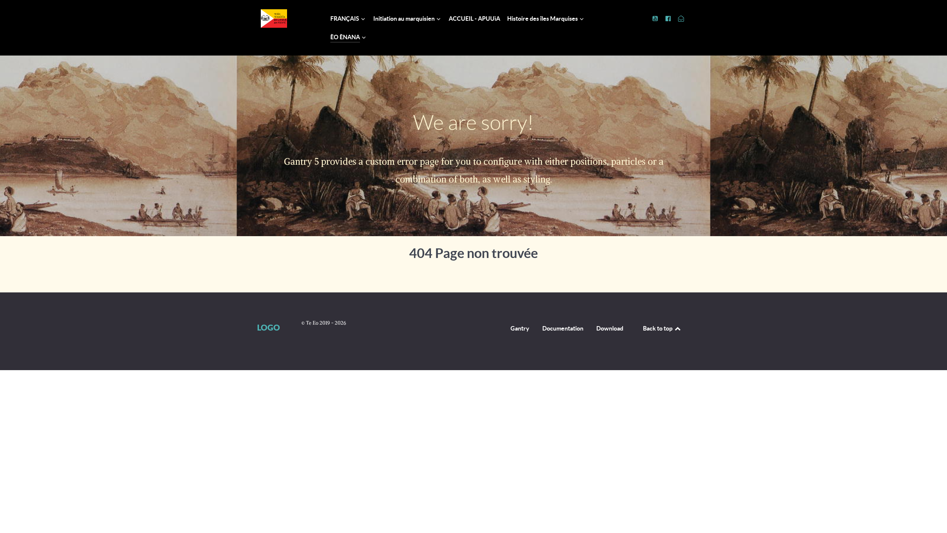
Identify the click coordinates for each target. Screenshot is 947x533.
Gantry (519, 328)
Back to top (658, 328)
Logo (268, 327)
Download (609, 328)
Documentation (562, 328)
